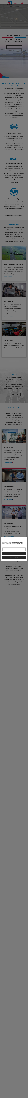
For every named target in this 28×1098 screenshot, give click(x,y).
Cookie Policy (5, 544)
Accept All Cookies (14, 557)
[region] (14, 549)
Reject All (14, 553)
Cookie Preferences (14, 549)
